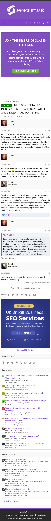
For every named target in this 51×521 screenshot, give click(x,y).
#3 (49, 191)
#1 (49, 130)
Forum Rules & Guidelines (37, 515)
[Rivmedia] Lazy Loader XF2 (15, 459)
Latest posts (7, 370)
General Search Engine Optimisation (16, 389)
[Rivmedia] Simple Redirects (15, 479)
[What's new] (43, 23)
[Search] (48, 23)
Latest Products (8, 454)
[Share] (45, 130)
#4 (49, 230)
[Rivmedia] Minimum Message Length (19, 489)
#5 (49, 273)
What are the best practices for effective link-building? (25, 401)
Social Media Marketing (12, 440)
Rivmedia (29, 512)
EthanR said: (7, 235)
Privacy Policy (9, 515)
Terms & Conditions (21, 515)
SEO (29, 134)
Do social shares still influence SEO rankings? (22, 436)
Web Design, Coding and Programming (17, 415)
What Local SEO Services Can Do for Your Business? (24, 443)
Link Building (9, 405)
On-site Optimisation (11, 382)
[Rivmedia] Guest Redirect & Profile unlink (20, 469)
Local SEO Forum (10, 447)
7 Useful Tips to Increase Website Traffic (20, 386)
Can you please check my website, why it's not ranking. (25, 393)
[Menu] (3, 22)
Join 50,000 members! (25, 71)
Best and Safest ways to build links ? (18, 428)
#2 (49, 164)
